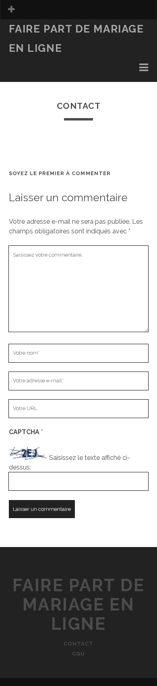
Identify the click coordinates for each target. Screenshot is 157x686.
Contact (78, 644)
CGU (78, 654)
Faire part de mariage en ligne (78, 605)
